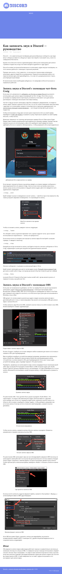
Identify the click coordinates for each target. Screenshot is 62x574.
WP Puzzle (56, 570)
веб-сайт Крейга (17, 115)
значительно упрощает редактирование (16, 108)
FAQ (11, 52)
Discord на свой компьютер (24, 290)
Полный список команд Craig (47, 269)
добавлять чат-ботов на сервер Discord (34, 94)
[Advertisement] (31, 27)
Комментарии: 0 (17, 52)
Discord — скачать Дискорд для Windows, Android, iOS (18, 569)
